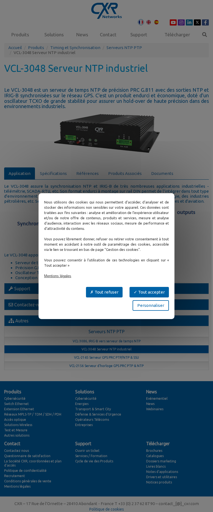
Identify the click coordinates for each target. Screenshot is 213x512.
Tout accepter (151, 292)
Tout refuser (106, 292)
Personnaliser (150, 305)
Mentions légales (57, 276)
